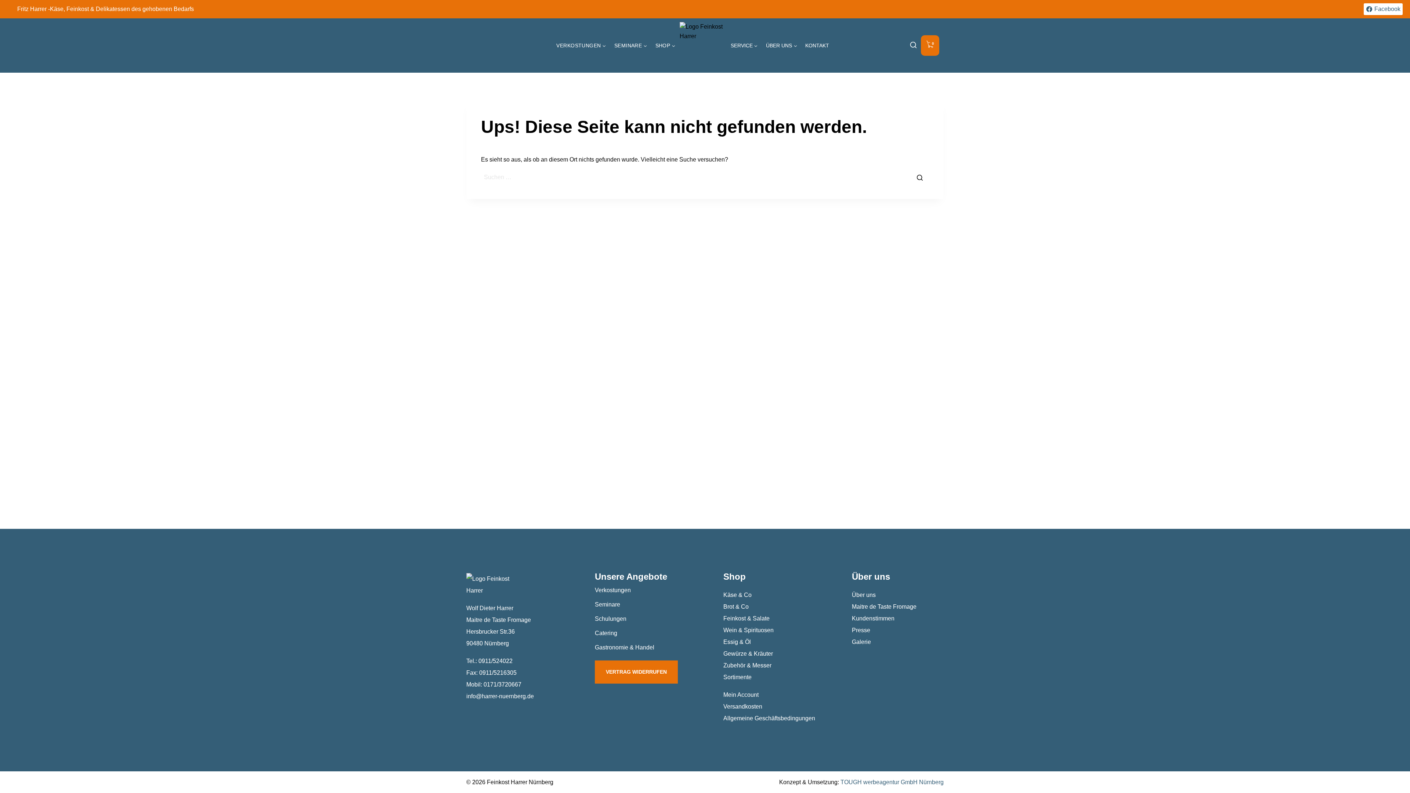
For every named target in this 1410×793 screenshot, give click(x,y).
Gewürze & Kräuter (748, 654)
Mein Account (741, 695)
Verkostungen (613, 590)
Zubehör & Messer (747, 665)
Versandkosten (742, 706)
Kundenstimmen (873, 618)
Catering (606, 633)
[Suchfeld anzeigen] (913, 46)
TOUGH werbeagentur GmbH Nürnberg (892, 782)
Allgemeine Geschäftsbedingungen (769, 718)
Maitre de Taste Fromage (884, 607)
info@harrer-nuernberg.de (500, 696)
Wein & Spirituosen (748, 630)
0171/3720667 (502, 684)
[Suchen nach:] (705, 177)
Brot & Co (736, 607)
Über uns (864, 595)
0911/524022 (495, 661)
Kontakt (817, 45)
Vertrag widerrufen (636, 672)
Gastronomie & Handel (624, 647)
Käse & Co (737, 595)
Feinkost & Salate (746, 618)
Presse (861, 630)
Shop (734, 577)
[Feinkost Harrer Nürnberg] (703, 45)
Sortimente (737, 677)
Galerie (861, 642)
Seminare (607, 604)
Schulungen (610, 619)
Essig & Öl (737, 642)
